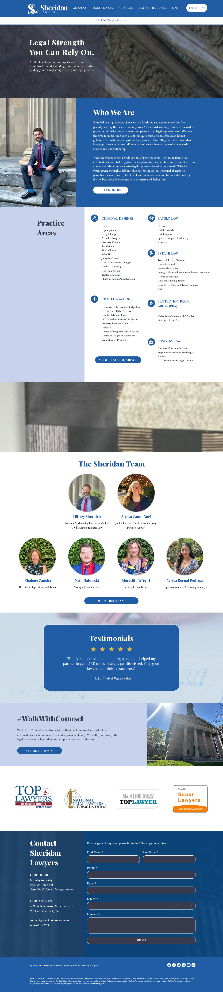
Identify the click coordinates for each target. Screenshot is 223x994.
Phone (92, 868)
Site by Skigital (90, 965)
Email (91, 883)
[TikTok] (193, 965)
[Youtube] (189, 965)
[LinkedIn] (184, 965)
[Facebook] (169, 965)
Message (93, 914)
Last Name (150, 852)
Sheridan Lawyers (52, 965)
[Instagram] (174, 965)
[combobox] (141, 906)
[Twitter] (179, 965)
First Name (95, 852)
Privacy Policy (72, 965)
